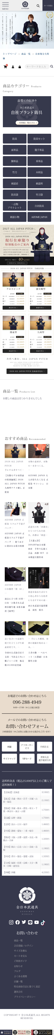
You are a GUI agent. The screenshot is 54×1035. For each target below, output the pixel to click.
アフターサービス (27, 746)
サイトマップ (9, 758)
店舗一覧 (18, 981)
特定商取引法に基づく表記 (27, 986)
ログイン (29, 945)
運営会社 (18, 991)
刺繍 (9, 746)
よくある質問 (20, 976)
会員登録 (18, 945)
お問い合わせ (27, 932)
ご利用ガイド (20, 960)
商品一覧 (18, 940)
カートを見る (20, 955)
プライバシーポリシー (25, 996)
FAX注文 (45, 746)
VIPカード (27, 758)
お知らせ (18, 966)
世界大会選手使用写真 (45, 758)
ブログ (17, 971)
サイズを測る (20, 950)
